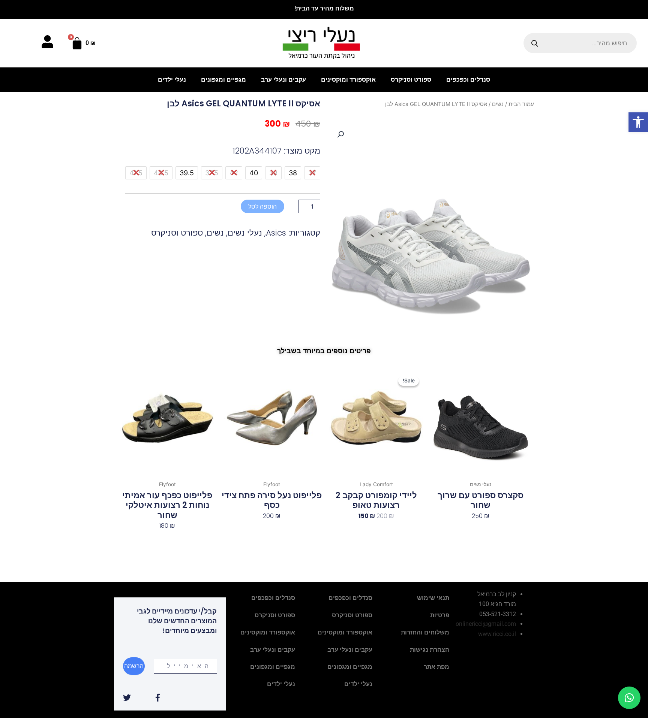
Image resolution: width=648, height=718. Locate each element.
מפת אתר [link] (436, 666)
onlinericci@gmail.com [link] (486, 623)
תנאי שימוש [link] (433, 598)
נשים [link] (498, 104)
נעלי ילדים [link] (172, 79)
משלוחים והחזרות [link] (425, 632)
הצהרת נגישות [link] (429, 649)
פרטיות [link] (439, 615)
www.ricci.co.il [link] (497, 633)
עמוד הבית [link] (521, 104)
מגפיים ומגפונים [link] (223, 79)
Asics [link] (276, 233)
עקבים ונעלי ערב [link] (283, 79)
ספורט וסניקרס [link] (411, 79)
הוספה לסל (262, 206)
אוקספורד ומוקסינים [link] (348, 79)
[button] (340, 134)
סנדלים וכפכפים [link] (468, 79)
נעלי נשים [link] (245, 233)
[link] (638, 122)
